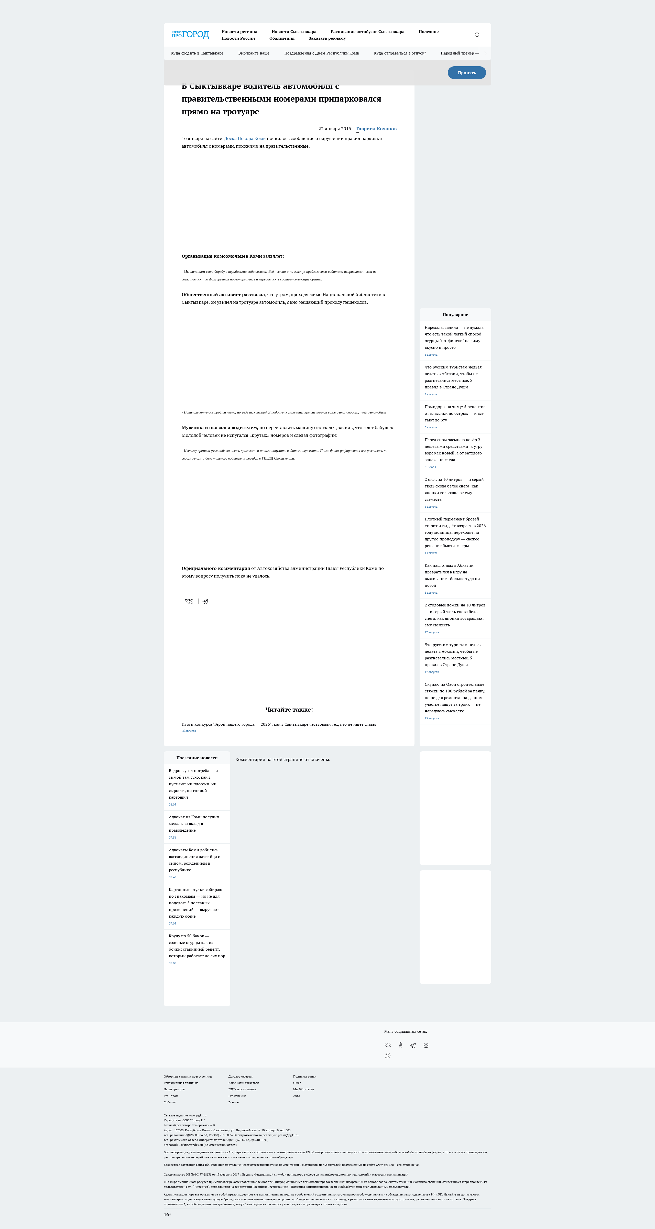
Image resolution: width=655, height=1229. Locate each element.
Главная (233, 1102)
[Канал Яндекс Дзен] (426, 1045)
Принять (467, 72)
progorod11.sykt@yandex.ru (183, 1145)
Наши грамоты (174, 1089)
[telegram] (207, 601)
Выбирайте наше (254, 53)
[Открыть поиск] (477, 35)
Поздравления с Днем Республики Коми (322, 53)
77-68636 (205, 1174)
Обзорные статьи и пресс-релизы (188, 1076)
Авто (296, 1096)
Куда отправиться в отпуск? (400, 53)
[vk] (189, 601)
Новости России (238, 38)
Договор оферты (240, 1076)
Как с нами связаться (243, 1083)
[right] (485, 53)
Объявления (281, 38)
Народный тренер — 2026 (465, 53)
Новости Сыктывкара (294, 31)
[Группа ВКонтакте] (387, 1045)
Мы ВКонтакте (303, 1089)
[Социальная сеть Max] (387, 1055)
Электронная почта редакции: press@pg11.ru (266, 1135)
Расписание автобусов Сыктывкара (368, 31)
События (170, 1102)
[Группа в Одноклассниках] (400, 1045)
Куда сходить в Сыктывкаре (197, 53)
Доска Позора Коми (245, 138)
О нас (297, 1083)
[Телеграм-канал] (413, 1045)
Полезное (429, 31)
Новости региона (239, 31)
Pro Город (171, 1096)
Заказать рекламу (327, 38)
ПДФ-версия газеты (242, 1089)
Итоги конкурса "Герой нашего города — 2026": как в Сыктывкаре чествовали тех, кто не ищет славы (279, 727)
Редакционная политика (181, 1083)
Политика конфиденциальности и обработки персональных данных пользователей (350, 1187)
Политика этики (304, 1076)
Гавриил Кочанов (376, 129)
